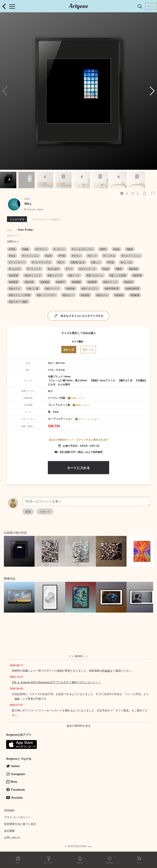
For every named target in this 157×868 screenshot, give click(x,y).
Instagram (18, 774)
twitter (15, 766)
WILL (28, 203)
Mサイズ (88, 349)
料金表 (106, 670)
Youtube (17, 797)
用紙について (82, 405)
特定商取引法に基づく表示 (20, 824)
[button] (152, 91)
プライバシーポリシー (17, 817)
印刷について (77, 398)
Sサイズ (69, 349)
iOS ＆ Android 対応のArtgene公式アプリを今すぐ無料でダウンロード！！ (56, 682)
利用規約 (9, 810)
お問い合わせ (12, 837)
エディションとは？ (88, 418)
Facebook (18, 789)
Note (14, 781)
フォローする (17, 219)
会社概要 (9, 831)
